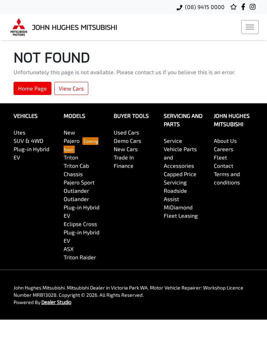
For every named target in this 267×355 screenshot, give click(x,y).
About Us (225, 140)
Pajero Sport (79, 182)
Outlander (76, 190)
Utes (19, 132)
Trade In (124, 157)
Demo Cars (127, 140)
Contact (223, 165)
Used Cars (126, 132)
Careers (223, 149)
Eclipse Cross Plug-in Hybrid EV (81, 232)
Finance (124, 165)
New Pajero (72, 136)
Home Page (32, 88)
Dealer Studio (56, 302)
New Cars (126, 149)
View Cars (71, 88)
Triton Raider (80, 257)
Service (173, 140)
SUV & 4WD (28, 140)
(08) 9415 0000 (205, 6)
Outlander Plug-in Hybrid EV (81, 207)
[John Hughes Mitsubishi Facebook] (244, 6)
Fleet (220, 157)
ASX (69, 248)
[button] (250, 27)
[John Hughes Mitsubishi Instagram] (254, 6)
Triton (71, 157)
